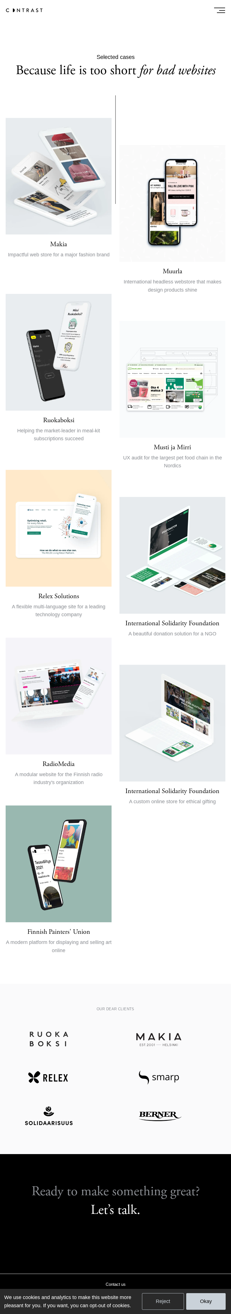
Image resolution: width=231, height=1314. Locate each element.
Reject (163, 1301)
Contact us (116, 1284)
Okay (206, 1301)
